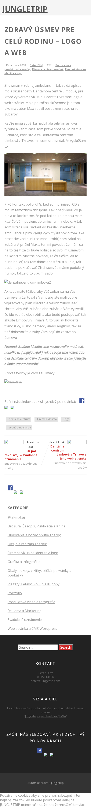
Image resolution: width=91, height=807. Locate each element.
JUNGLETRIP (25, 9)
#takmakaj (16, 517)
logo (66, 419)
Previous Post (21, 450)
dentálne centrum (19, 419)
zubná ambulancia (20, 427)
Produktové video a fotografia (31, 602)
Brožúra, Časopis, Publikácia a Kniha (36, 526)
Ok (68, 804)
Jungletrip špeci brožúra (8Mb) (45, 716)
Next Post (68, 450)
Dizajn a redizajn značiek (47, 69)
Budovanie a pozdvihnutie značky (34, 535)
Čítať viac (77, 804)
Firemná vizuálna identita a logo (33, 552)
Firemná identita (47, 419)
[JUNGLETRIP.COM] (81, 400)
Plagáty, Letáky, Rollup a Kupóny (33, 584)
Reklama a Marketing (24, 610)
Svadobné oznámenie (25, 619)
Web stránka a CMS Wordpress (32, 628)
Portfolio (15, 593)
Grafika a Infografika (24, 561)
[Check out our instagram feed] (13, 408)
